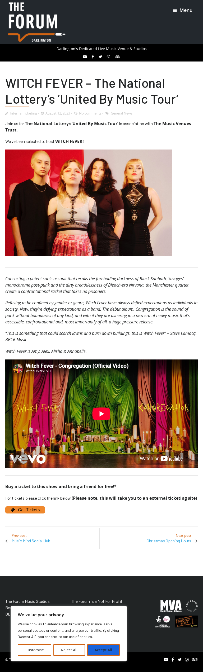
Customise (34, 649)
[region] (69, 633)
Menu (185, 10)
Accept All (103, 649)
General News (121, 113)
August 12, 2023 (57, 113)
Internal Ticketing (23, 113)
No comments (90, 113)
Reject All (69, 649)
